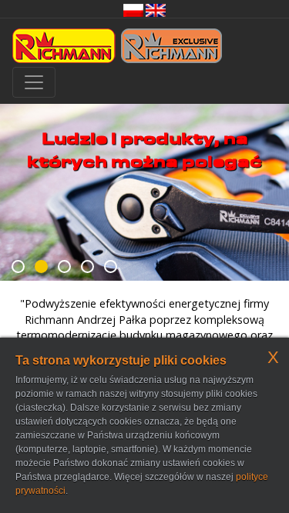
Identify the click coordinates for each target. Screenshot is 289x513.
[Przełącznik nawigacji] (33, 82)
